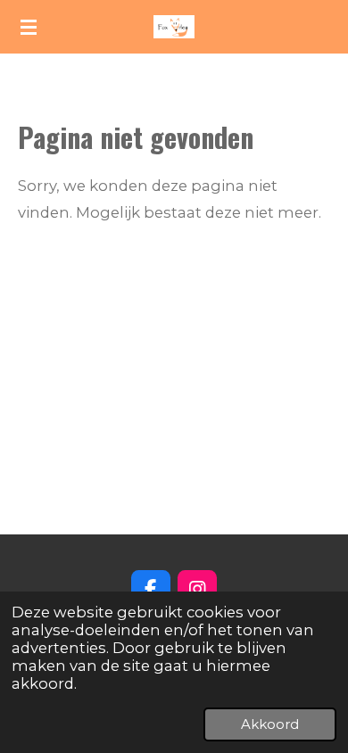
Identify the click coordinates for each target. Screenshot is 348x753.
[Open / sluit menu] (28, 27)
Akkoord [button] (270, 724)
